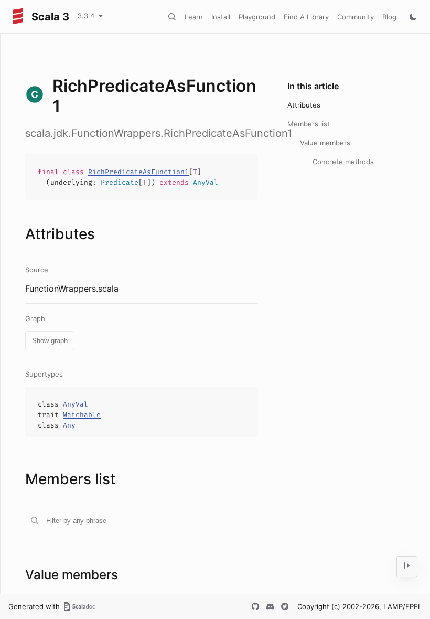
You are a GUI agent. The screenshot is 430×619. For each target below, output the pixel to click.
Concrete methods (343, 161)
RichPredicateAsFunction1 (138, 171)
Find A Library (306, 17)
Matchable (82, 414)
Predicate (119, 182)
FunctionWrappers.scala (72, 288)
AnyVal (205, 182)
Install (220, 17)
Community (355, 17)
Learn (194, 17)
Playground (257, 17)
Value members (325, 142)
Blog (389, 17)
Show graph (50, 341)
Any (69, 425)
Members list (308, 124)
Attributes (303, 105)
